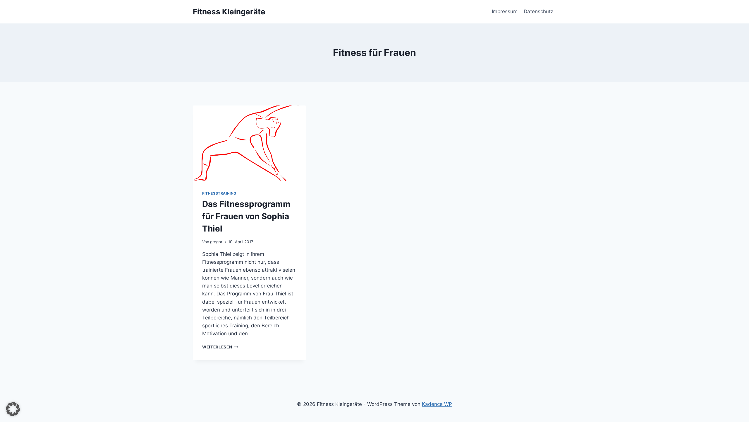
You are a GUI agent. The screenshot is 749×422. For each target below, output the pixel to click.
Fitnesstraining (219, 193)
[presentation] (249, 143)
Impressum (505, 11)
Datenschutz (538, 11)
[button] (13, 409)
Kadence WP (437, 404)
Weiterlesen (220, 347)
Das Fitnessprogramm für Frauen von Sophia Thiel (246, 216)
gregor (216, 241)
